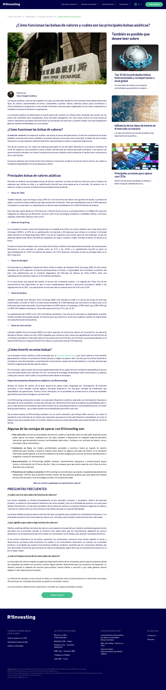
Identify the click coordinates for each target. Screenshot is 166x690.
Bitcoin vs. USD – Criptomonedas (61, 636)
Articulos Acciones (46, 17)
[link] (21, 617)
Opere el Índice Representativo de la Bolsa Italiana (111, 651)
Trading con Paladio (62, 655)
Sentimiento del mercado (18, 642)
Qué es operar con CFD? (17, 638)
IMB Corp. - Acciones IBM (64, 651)
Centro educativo (15, 17)
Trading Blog (30, 17)
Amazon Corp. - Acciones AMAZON (64, 646)
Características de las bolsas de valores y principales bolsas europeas (112, 637)
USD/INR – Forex (61, 659)
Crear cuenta (57, 595)
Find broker (154, 4)
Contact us (151, 635)
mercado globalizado (66, 355)
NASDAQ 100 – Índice (63, 641)
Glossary (150, 639)
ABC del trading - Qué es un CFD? (112, 644)
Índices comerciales (15, 646)
